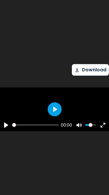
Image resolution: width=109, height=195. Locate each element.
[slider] (35, 125)
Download (94, 69)
